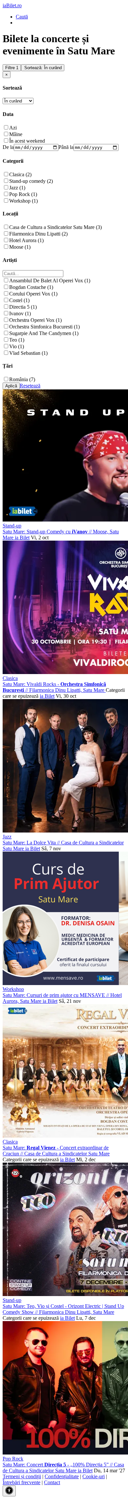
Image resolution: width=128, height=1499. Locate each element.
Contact (52, 1482)
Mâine (15, 134)
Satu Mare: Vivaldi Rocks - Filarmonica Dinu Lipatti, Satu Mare (54, 687)
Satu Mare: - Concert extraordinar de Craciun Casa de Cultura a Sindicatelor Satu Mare (56, 1150)
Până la (66, 147)
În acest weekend (27, 141)
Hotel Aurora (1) (26, 240)
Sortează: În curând (43, 67)
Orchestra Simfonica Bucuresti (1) (44, 326)
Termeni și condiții (22, 1476)
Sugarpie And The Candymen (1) (43, 333)
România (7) (22, 379)
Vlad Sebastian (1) (28, 353)
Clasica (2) (20, 174)
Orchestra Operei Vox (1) (35, 320)
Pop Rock (13, 1458)
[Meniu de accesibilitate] (9, 1490)
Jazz (7, 836)
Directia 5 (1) (23, 307)
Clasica (10, 678)
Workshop (13, 989)
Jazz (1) (17, 187)
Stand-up (12, 525)
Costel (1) (19, 300)
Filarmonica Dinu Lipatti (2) (38, 234)
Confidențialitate (62, 1476)
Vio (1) (16, 346)
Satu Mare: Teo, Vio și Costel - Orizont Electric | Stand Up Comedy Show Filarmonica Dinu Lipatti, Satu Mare (63, 1309)
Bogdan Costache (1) (31, 287)
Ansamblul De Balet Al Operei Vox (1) (49, 280)
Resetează (30, 385)
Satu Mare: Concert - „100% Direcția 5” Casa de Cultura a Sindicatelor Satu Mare (63, 1467)
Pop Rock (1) (23, 194)
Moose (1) (20, 247)
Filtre (11, 67)
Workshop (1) (23, 201)
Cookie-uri (93, 1476)
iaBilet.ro (12, 5)
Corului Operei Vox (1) (33, 294)
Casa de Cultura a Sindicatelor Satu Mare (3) (55, 227)
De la (8, 147)
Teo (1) (16, 340)
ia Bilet (22, 537)
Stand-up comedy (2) (31, 181)
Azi (13, 127)
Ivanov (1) (20, 313)
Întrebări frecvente (21, 1482)
